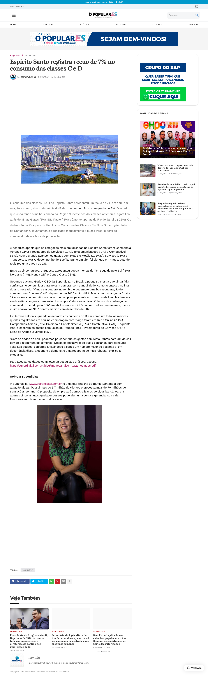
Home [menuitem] (13, 24)
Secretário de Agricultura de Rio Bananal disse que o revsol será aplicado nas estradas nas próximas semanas (70, 639)
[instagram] (196, 6)
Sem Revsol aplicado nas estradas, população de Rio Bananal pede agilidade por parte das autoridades (110, 639)
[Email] (63, 581)
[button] (14, 15)
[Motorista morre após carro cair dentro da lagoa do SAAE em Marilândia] (147, 170)
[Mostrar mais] (69, 581)
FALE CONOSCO (17, 6)
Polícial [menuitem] (47, 24)
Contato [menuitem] (193, 24)
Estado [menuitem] (120, 24)
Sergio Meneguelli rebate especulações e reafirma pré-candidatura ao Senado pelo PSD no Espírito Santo (175, 207)
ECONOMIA (30, 55)
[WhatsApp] (51, 581)
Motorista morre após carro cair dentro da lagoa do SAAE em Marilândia (175, 168)
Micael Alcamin (65, 672)
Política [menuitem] (83, 24)
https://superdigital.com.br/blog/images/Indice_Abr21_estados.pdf (53, 365)
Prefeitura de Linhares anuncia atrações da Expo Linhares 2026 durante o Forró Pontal (167, 151)
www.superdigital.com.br (46, 383)
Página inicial (16, 55)
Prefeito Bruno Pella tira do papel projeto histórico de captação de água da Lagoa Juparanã (176, 187)
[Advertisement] (68, 106)
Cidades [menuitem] (156, 24)
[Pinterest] (57, 581)
